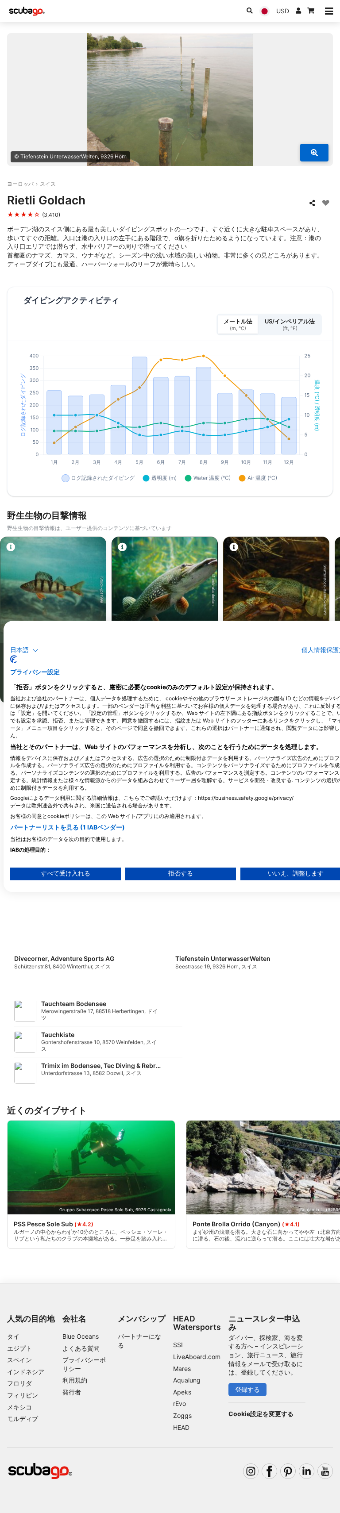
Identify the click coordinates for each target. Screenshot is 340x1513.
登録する (247, 1389)
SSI (178, 1344)
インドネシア (25, 1371)
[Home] (27, 11)
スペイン (19, 1359)
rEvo (179, 1403)
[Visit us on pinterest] (288, 1471)
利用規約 (74, 1380)
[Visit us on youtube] (325, 1471)
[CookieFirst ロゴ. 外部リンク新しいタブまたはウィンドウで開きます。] (13, 660)
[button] (24, 650)
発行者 (71, 1392)
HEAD (181, 1427)
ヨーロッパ (20, 183)
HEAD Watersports (197, 1323)
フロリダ (19, 1383)
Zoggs (182, 1415)
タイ (13, 1336)
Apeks (182, 1392)
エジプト (19, 1348)
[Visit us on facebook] (269, 1471)
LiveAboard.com (196, 1356)
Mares (182, 1368)
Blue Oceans (80, 1336)
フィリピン (22, 1395)
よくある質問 (81, 1348)
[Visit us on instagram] (251, 1471)
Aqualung (187, 1380)
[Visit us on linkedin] (306, 1471)
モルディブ (22, 1418)
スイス (48, 183)
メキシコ (19, 1407)
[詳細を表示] (314, 152)
